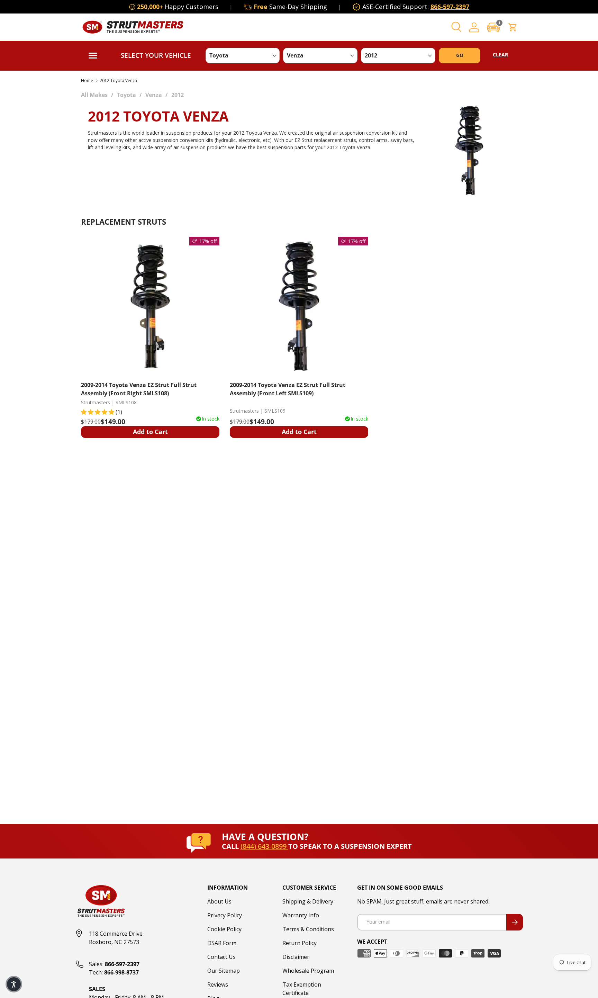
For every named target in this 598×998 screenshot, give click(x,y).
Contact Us (221, 957)
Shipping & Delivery (307, 901)
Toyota (126, 95)
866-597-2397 (450, 6)
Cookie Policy (224, 929)
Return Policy (299, 943)
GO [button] (459, 55)
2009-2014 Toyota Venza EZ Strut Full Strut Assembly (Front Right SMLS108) (139, 389)
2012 (177, 95)
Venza (153, 95)
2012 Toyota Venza (118, 81)
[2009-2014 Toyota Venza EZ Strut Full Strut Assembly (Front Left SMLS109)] (299, 306)
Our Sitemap (223, 970)
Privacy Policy (224, 915)
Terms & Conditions (308, 929)
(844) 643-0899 (264, 846)
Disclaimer (295, 957)
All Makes (94, 95)
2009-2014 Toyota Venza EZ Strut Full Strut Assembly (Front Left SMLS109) (287, 389)
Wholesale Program (308, 970)
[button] (493, 27)
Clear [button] (500, 54)
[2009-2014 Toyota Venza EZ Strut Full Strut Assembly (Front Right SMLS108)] (150, 306)
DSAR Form (221, 943)
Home (87, 81)
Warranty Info (300, 915)
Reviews (217, 984)
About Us (219, 901)
